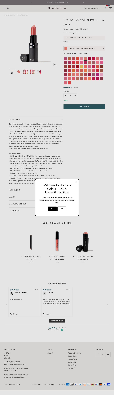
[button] (76, 181)
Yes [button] (52, 209)
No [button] (62, 209)
